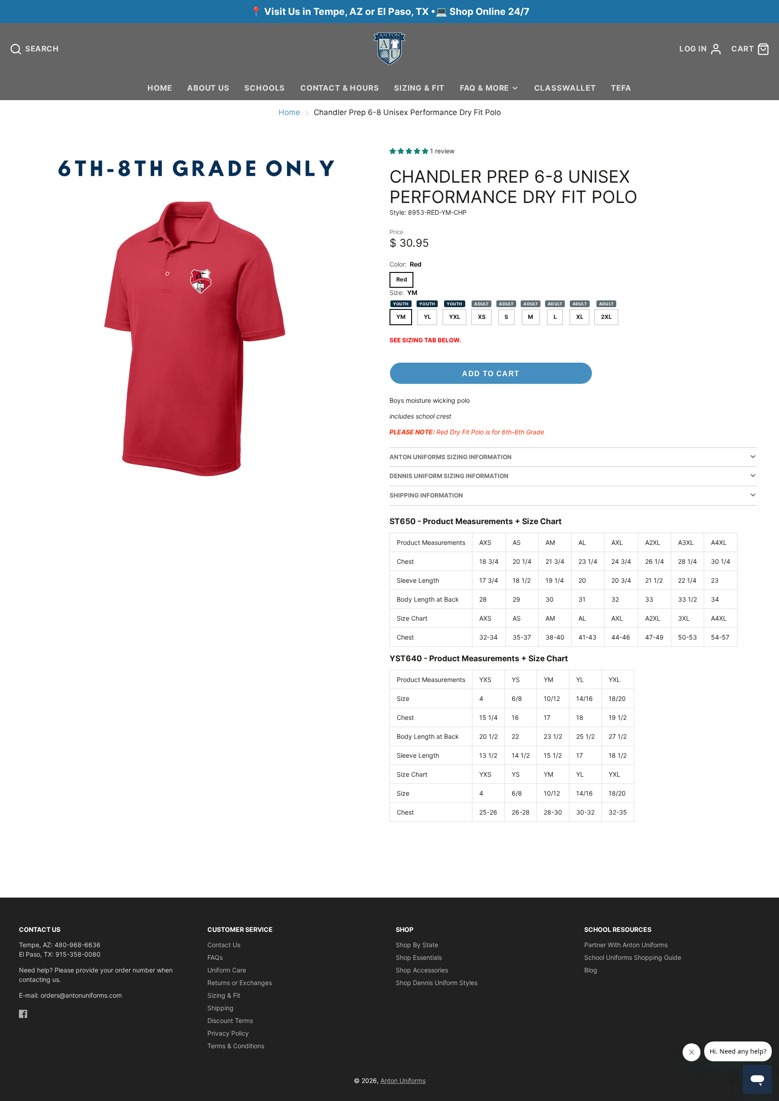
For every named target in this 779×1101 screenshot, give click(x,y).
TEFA (621, 87)
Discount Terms (230, 1020)
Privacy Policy (228, 1033)
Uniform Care (226, 970)
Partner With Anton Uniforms (626, 945)
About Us (208, 87)
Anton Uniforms (403, 1080)
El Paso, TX (403, 11)
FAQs (215, 957)
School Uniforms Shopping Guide (632, 957)
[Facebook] (23, 1013)
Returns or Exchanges (239, 982)
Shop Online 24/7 (489, 11)
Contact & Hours (339, 87)
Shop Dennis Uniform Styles (436, 982)
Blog (590, 970)
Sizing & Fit (419, 87)
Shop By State (417, 945)
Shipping (220, 1008)
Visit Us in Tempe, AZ (314, 11)
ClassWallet (565, 87)
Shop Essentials (419, 957)
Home (159, 87)
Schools (264, 87)
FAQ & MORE (484, 87)
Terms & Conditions (235, 1046)
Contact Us (223, 945)
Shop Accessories (422, 970)
